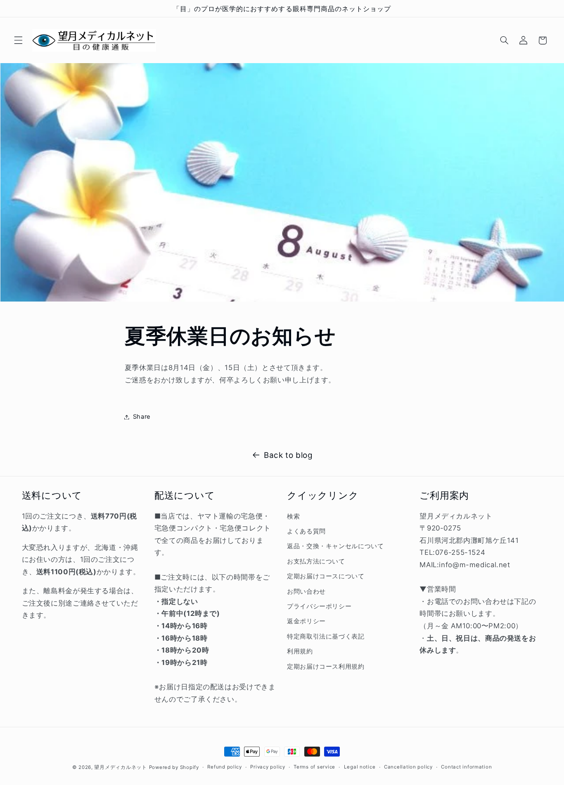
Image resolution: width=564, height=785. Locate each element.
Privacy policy (267, 767)
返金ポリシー (306, 621)
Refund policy (224, 767)
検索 (293, 516)
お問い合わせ (306, 591)
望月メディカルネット (120, 767)
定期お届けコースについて (326, 576)
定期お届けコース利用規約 (326, 666)
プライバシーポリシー (319, 606)
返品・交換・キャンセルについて (335, 546)
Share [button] (142, 416)
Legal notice (360, 767)
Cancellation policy (408, 767)
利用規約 (300, 651)
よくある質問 (306, 531)
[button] (18, 40)
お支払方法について (316, 561)
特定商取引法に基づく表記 (326, 636)
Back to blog (288, 455)
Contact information (466, 767)
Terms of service (314, 767)
